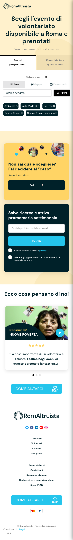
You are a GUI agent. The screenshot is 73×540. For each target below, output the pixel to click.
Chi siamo (36, 438)
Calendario (60, 84)
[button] (33, 375)
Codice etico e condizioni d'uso (36, 480)
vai (33, 185)
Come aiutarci (37, 465)
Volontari (36, 443)
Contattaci (36, 470)
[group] (36, 338)
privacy (43, 250)
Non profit (36, 453)
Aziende (36, 448)
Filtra (64, 93)
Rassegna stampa (36, 475)
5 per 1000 (36, 485)
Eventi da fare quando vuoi (55, 62)
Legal (22, 529)
